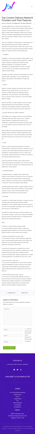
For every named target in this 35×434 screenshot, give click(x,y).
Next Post (25, 293)
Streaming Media (17, 403)
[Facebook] (14, 369)
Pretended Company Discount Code (17, 415)
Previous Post (10, 293)
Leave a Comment (6, 23)
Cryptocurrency (17, 394)
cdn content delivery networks (17, 392)
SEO (17, 400)
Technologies (17, 405)
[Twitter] (17, 369)
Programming (17, 398)
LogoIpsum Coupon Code (17, 418)
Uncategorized (16, 23)
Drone (17, 396)
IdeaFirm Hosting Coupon (17, 413)
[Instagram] (20, 369)
